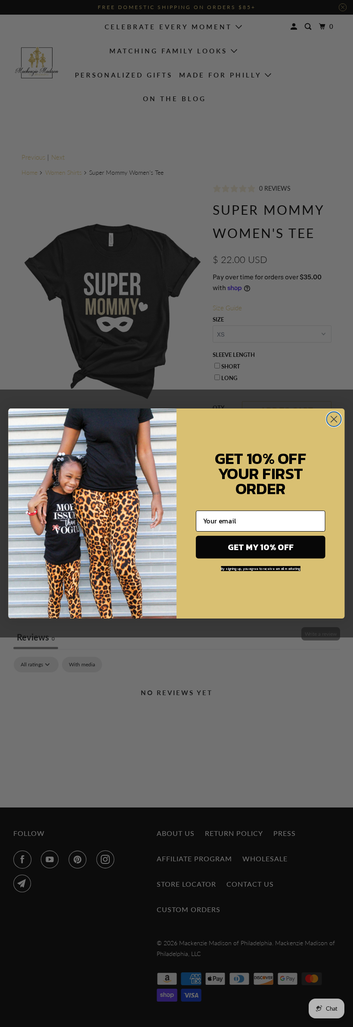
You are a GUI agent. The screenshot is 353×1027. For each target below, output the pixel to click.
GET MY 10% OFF (260, 547)
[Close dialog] (334, 419)
